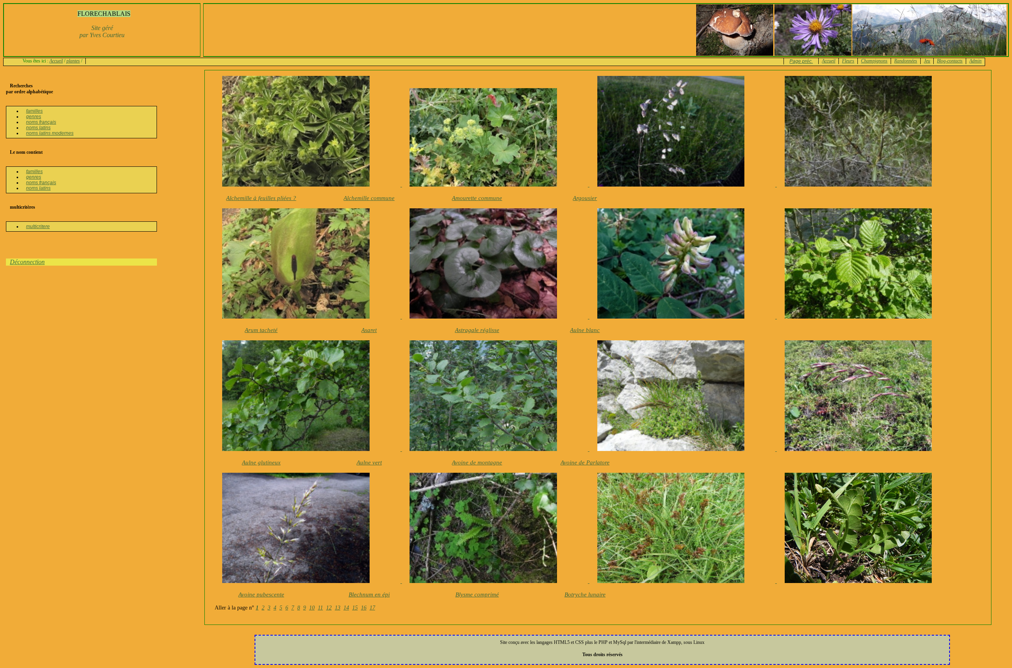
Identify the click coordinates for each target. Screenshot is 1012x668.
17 (372, 608)
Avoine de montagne (477, 462)
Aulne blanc (585, 330)
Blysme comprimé (477, 594)
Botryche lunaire (585, 594)
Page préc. (801, 61)
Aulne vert (369, 462)
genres (33, 116)
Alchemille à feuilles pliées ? (261, 198)
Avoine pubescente (261, 594)
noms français (41, 122)
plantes (73, 61)
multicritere (38, 226)
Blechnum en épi (369, 594)
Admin (975, 61)
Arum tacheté (261, 330)
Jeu (927, 61)
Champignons (874, 61)
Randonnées (905, 61)
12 (329, 608)
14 (346, 608)
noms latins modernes (50, 133)
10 (312, 608)
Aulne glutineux (261, 462)
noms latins (38, 127)
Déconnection (27, 262)
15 (355, 608)
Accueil (56, 61)
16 (363, 608)
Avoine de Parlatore (585, 462)
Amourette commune (477, 198)
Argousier (585, 198)
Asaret (369, 330)
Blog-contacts (950, 61)
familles (34, 111)
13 (337, 608)
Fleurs (848, 61)
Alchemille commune (369, 198)
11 (320, 608)
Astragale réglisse (477, 330)
